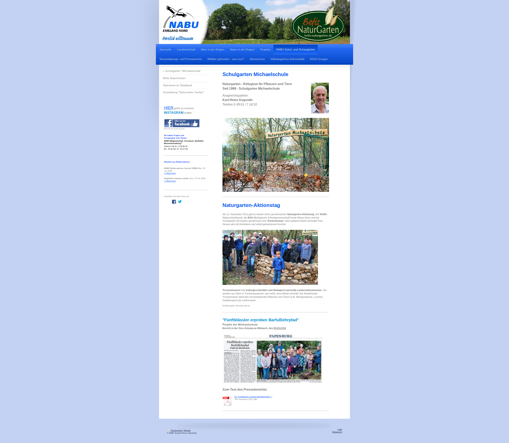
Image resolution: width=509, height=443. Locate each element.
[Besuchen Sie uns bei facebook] (182, 123)
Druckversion (177, 430)
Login (340, 429)
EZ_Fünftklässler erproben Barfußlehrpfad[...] (253, 397)
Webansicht (337, 432)
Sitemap (187, 430)
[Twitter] (180, 202)
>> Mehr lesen (170, 173)
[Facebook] (174, 202)
